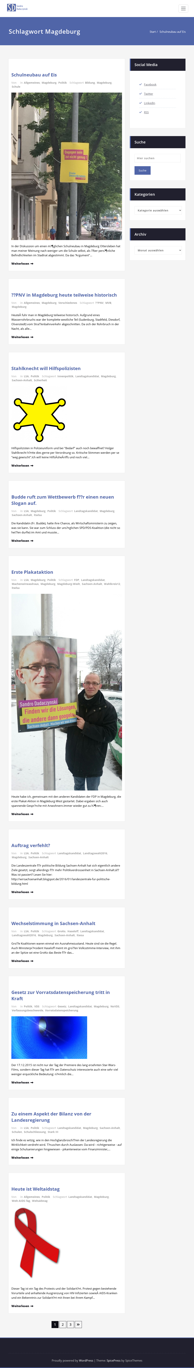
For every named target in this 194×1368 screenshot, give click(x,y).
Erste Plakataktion (32, 572)
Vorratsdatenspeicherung (61, 1010)
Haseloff (72, 931)
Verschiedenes (67, 303)
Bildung (90, 82)
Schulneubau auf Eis (173, 32)
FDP (76, 580)
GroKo (61, 931)
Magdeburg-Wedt (68, 584)
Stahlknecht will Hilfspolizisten (46, 368)
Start (153, 32)
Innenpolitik (65, 376)
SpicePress (113, 1360)
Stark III (53, 1132)
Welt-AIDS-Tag (21, 1201)
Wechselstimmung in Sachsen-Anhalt (53, 923)
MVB (108, 303)
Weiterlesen (20, 263)
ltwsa (80, 935)
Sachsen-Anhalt (22, 380)
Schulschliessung (35, 1132)
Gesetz (62, 1006)
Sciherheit (40, 380)
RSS (146, 112)
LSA (26, 376)
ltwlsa (38, 515)
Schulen (17, 1132)
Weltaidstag (40, 1201)
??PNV (99, 303)
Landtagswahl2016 (95, 853)
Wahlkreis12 (112, 584)
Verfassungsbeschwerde (27, 1010)
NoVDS (114, 1006)
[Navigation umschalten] (183, 8)
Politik (62, 82)
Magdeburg (49, 82)
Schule (16, 86)
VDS (36, 1006)
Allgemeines (32, 82)
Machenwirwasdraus (25, 584)
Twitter (148, 94)
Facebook (150, 84)
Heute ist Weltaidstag (35, 1189)
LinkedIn (149, 103)
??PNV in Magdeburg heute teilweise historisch (64, 295)
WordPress (86, 1360)
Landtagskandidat (87, 376)
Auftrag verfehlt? (30, 845)
